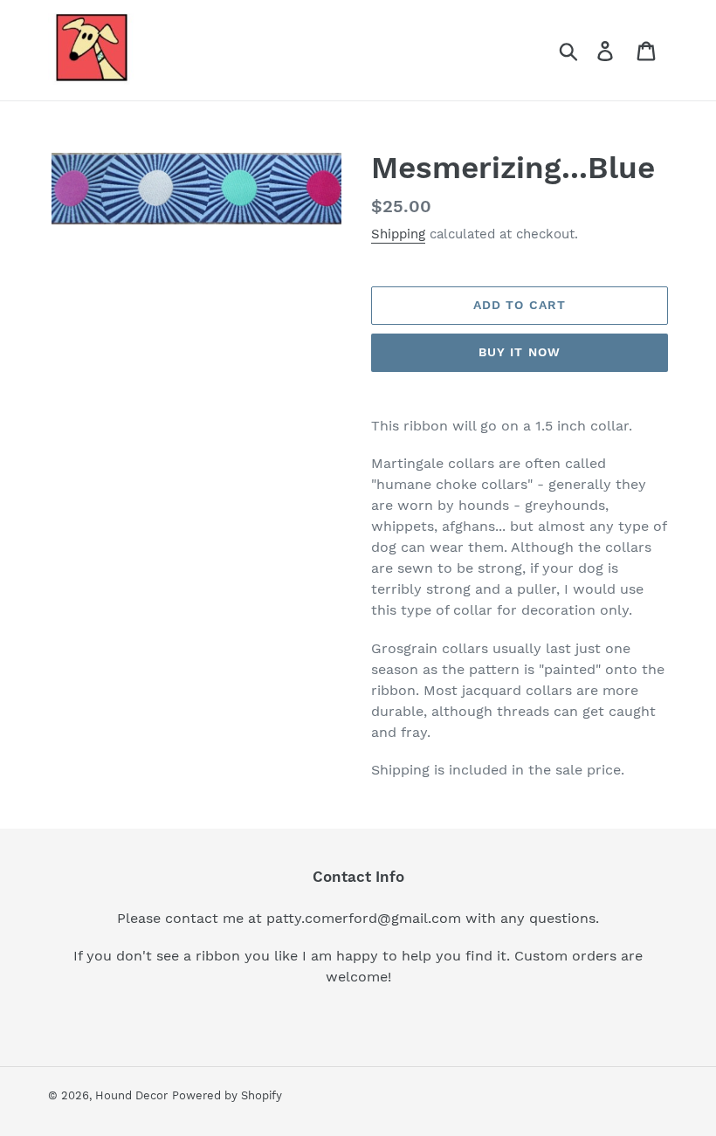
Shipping (398, 234)
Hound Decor (131, 1095)
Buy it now (519, 352)
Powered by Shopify (227, 1095)
